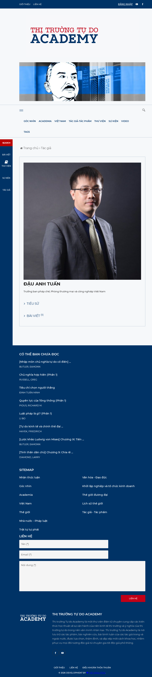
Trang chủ (30, 148)
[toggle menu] (21, 110)
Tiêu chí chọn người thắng (37, 387)
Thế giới (24, 512)
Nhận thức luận (29, 477)
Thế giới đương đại (95, 494)
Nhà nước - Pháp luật (33, 521)
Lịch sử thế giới (92, 503)
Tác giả (45, 148)
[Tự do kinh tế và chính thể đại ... (41, 426)
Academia (45, 121)
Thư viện (100, 121)
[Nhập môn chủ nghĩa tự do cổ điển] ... (45, 361)
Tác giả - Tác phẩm (94, 512)
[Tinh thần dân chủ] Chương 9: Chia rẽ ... (46, 452)
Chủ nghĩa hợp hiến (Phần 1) (38, 374)
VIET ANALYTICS (96, 672)
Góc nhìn (30, 121)
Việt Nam (60, 121)
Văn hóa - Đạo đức (94, 477)
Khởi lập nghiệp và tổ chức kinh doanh (108, 486)
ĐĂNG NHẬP (125, 4)
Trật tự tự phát (29, 529)
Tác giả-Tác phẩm (80, 121)
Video (125, 121)
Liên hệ (37, 4)
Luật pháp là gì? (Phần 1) (35, 413)
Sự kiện (113, 121)
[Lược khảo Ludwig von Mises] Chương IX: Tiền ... (51, 439)
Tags (27, 131)
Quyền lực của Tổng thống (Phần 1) (42, 400)
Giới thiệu (24, 4)
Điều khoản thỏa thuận (96, 667)
